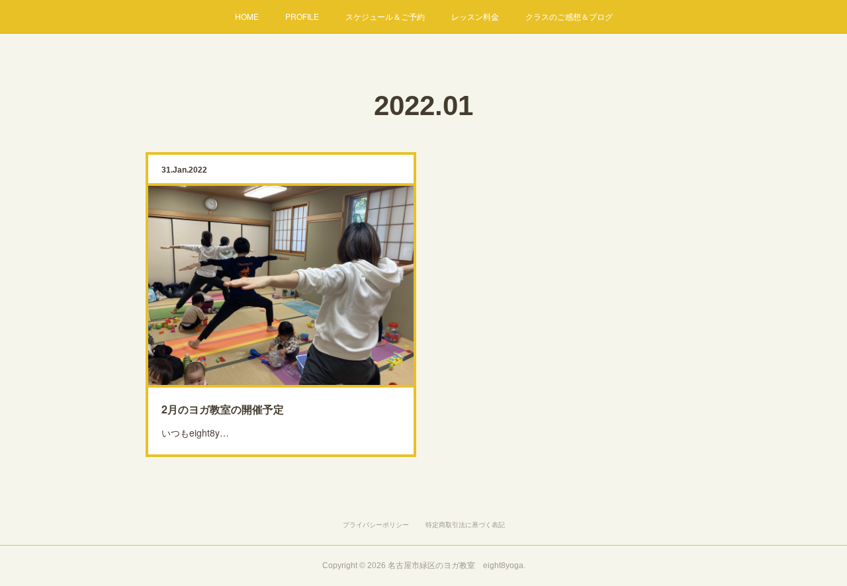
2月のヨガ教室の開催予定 (222, 409)
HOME (247, 16)
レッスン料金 (475, 16)
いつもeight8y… (195, 432)
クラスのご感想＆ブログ (569, 16)
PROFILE (302, 16)
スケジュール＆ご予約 (385, 16)
